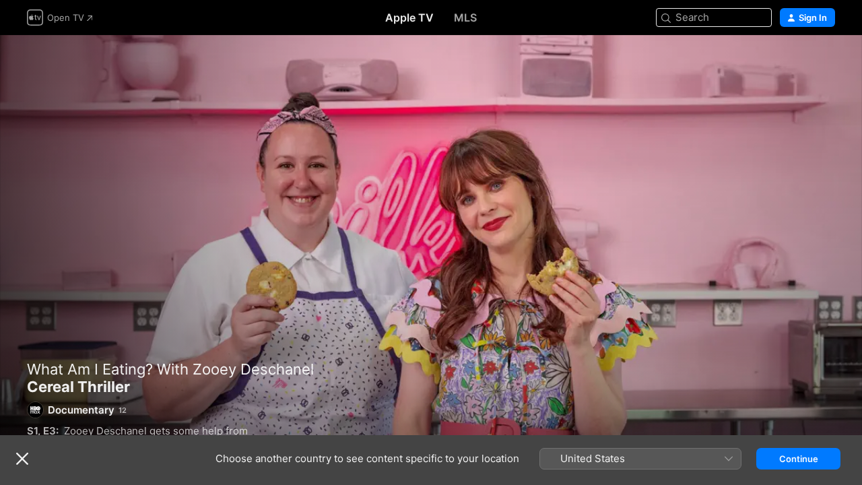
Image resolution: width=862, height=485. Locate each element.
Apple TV (409, 17)
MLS (465, 17)
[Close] (22, 459)
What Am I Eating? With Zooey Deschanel (170, 369)
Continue (798, 458)
